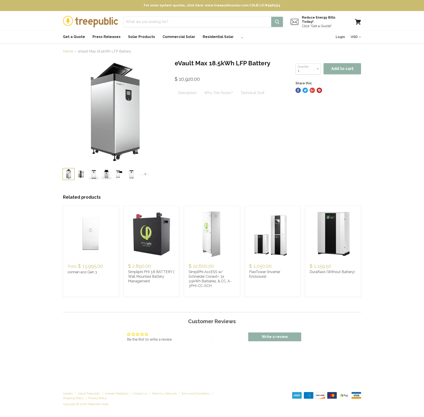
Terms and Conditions (196, 393)
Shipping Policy (73, 398)
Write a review (275, 337)
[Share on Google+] (312, 90)
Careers (68, 393)
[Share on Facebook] (298, 90)
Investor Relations (116, 393)
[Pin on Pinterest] (319, 90)
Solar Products (141, 37)
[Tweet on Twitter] (305, 90)
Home (68, 51)
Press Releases (107, 37)
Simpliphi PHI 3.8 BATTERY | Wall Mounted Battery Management (151, 276)
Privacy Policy (97, 398)
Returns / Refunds (164, 393)
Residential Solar (218, 37)
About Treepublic (89, 393)
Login (340, 37)
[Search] (277, 22)
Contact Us (140, 393)
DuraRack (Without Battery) (332, 272)
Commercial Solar (179, 37)
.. (242, 37)
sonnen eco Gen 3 (82, 272)
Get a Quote (74, 37)
